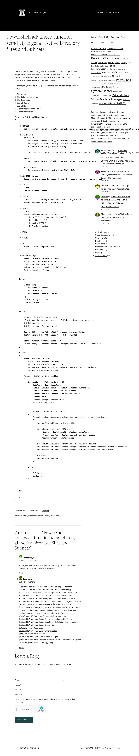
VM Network (126, 100)
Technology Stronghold (38, 12)
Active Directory (21, 516)
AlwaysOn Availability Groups (101, 52)
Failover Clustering (99, 69)
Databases (99, 241)
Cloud (116, 58)
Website (18, 694)
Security (123, 84)
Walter (104, 171)
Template (115, 91)
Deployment (114, 62)
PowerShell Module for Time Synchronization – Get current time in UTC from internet (116, 174)
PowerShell (54, 516)
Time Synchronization (99, 95)
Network (116, 76)
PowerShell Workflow (112, 84)
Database (102, 62)
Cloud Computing (102, 235)
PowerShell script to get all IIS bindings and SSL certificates (116, 217)
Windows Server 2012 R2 (112, 103)
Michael (104, 196)
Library (93, 76)
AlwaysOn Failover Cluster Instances (105, 54)
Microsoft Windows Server (106, 247)
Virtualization (101, 255)
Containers (100, 238)
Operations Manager (99, 80)
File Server (113, 69)
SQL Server (106, 87)
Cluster (125, 58)
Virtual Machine (120, 95)
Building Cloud (101, 58)
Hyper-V (112, 72)
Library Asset (99, 76)
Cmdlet (46, 516)
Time (121, 91)
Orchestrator (111, 80)
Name (18, 685)
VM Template (94, 103)
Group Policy (121, 69)
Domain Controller (97, 66)
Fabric (112, 65)
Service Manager (95, 87)
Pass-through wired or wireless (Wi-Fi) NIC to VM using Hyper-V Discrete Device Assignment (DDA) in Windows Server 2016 (111, 133)
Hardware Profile (96, 73)
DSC (106, 66)
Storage (116, 87)
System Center (101, 91)
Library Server (107, 76)
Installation (123, 72)
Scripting (45, 511)
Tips (109, 95)
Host (104, 72)
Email (18, 690)
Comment (20, 680)
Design (124, 62)
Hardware (99, 244)
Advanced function (35, 516)
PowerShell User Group (97, 84)
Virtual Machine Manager (106, 99)
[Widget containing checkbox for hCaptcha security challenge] (30, 709)
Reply (21, 573)
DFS (129, 63)
